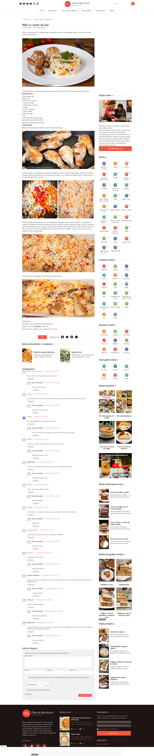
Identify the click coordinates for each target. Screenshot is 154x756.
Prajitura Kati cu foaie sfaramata (118, 678)
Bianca (29, 485)
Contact (111, 11)
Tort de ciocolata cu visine (119, 492)
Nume (27, 670)
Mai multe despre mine (115, 149)
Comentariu (29, 656)
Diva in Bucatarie (80, 3)
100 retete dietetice (124, 416)
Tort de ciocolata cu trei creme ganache (119, 508)
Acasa (42, 11)
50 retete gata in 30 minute (106, 417)
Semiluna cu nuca (107, 585)
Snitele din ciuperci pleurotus (44, 352)
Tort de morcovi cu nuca (119, 539)
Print (42, 337)
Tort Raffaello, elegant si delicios (119, 647)
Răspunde (31, 378)
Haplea (29, 417)
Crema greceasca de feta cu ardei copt (81, 719)
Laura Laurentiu (102, 744)
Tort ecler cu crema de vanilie (107, 448)
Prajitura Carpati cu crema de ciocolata (120, 663)
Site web (72, 670)
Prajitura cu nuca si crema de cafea (124, 614)
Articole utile (100, 11)
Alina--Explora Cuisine (34, 371)
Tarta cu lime (75, 734)
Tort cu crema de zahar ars (124, 448)
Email (49, 670)
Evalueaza (28, 694)
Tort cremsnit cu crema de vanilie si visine (119, 523)
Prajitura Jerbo (124, 585)
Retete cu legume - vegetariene (43, 19)
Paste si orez (27, 19)
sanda (29, 394)
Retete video (52, 11)
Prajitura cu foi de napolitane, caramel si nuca (106, 615)
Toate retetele (86, 11)
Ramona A (30, 553)
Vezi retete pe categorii (69, 11)
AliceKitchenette (32, 530)
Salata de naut (77, 352)
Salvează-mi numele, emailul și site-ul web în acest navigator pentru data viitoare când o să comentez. (58, 677)
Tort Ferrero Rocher (117, 632)
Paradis (29, 507)
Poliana (29, 439)
